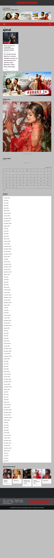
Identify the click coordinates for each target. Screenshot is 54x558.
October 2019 (7, 408)
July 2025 (6, 252)
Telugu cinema (6, 525)
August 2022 (7, 329)
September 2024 (8, 278)
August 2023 (7, 298)
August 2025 (7, 249)
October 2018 (7, 438)
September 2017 (8, 472)
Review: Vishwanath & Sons (36, 506)
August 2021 (7, 352)
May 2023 (6, 306)
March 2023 (6, 311)
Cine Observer (6, 8)
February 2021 (7, 367)
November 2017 (7, 467)
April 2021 (6, 362)
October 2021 (7, 347)
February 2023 (7, 313)
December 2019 (7, 403)
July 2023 (6, 301)
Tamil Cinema (10, 524)
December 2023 (7, 288)
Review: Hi (16, 504)
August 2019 (7, 413)
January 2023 (7, 316)
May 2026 (6, 229)
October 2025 (7, 244)
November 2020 (7, 375)
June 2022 (6, 334)
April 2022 (6, 336)
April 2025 (6, 260)
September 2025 (8, 247)
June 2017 (6, 479)
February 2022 (7, 339)
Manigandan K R (7, 52)
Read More (6, 69)
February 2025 (7, 265)
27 (34, 208)
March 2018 (6, 456)
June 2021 (6, 357)
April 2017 (6, 484)
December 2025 (7, 242)
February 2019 (7, 428)
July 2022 (6, 331)
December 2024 (7, 270)
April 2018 (6, 454)
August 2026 (7, 221)
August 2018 (7, 444)
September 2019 (8, 410)
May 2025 (6, 257)
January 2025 (7, 267)
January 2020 (7, 400)
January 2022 (7, 341)
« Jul (4, 214)
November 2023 (7, 290)
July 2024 (6, 283)
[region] (27, 129)
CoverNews (35, 531)
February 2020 (7, 398)
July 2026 (6, 224)
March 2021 (6, 364)
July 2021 (6, 354)
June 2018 (6, 449)
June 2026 (6, 227)
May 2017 (6, 482)
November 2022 (7, 321)
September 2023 (8, 295)
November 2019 (7, 405)
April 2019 (6, 423)
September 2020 (8, 380)
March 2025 (6, 262)
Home (5, 42)
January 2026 (7, 239)
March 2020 (6, 395)
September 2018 (8, 441)
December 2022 (7, 318)
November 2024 (7, 272)
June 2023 (6, 303)
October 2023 (7, 293)
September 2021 (8, 349)
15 (47, 202)
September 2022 (8, 326)
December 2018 (7, 433)
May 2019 (6, 421)
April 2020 (6, 392)
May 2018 (6, 451)
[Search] (50, 24)
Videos (16, 525)
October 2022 (7, 324)
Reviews (8, 42)
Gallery (12, 525)
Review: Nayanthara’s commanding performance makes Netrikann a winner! (9, 48)
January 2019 (7, 431)
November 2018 (7, 436)
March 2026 (6, 234)
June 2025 (6, 255)
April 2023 (6, 308)
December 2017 (7, 464)
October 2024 (7, 275)
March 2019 (6, 426)
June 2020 (6, 387)
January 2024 (7, 285)
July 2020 (6, 385)
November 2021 (7, 344)
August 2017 (7, 474)
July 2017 (6, 477)
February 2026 (7, 237)
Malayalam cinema (18, 524)
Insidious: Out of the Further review (27, 506)
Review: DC (45, 504)
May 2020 (6, 390)
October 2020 (7, 377)
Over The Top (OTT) (7, 527)
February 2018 (7, 459)
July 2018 (6, 446)
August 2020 (7, 382)
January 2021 (7, 369)
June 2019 (6, 418)
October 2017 (7, 469)
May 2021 (6, 359)
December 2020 (7, 372)
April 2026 (6, 232)
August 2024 (7, 280)
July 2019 (6, 415)
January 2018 (7, 461)
